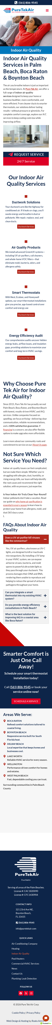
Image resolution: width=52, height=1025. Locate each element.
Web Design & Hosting (17, 1021)
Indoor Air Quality (20, 953)
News (14, 968)
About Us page (39, 444)
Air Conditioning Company (24, 943)
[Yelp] (26, 993)
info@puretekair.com (26, 928)
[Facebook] (21, 993)
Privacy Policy (33, 1012)
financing (7, 429)
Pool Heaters (18, 958)
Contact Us (17, 973)
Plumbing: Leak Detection (24, 978)
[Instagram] (31, 993)
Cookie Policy (18, 1012)
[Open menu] (47, 10)
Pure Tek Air (32, 89)
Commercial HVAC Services (25, 963)
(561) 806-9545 (20, 687)
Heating (15, 948)
